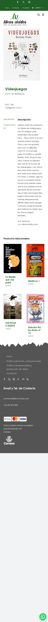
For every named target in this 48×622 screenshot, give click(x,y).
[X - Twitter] (9, 379)
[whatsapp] (18, 379)
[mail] (23, 379)
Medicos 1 (34, 281)
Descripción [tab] (8, 119)
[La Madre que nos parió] (13, 258)
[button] (42, 616)
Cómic (19, 107)
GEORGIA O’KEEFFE (10, 324)
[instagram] (14, 379)
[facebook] (4, 379)
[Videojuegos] (24, 54)
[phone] (28, 379)
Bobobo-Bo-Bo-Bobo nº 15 (35, 330)
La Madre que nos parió (10, 279)
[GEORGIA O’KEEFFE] (13, 306)
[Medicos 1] (35, 260)
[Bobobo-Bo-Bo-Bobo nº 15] (35, 309)
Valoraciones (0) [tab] (8, 126)
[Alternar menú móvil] (43, 14)
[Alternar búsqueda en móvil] (38, 14)
